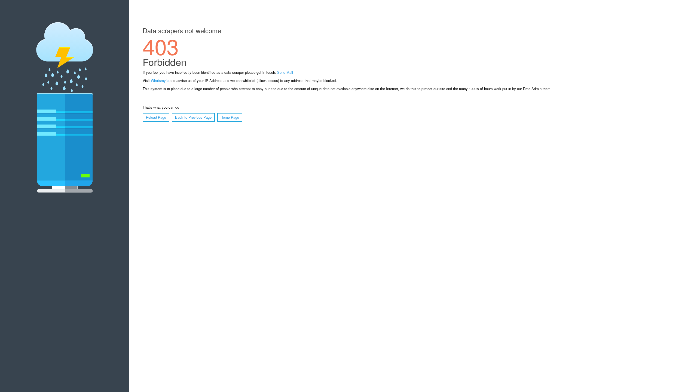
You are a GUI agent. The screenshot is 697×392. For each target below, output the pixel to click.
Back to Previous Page (193, 117)
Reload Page (156, 117)
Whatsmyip (160, 80)
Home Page (230, 117)
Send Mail (285, 72)
